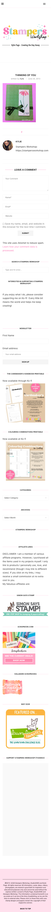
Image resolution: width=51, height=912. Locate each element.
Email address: (10, 348)
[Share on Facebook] (25, 132)
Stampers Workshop (26, 530)
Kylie (22, 79)
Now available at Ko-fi (14, 439)
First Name (8, 335)
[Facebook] (37, 4)
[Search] (48, 4)
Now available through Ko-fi (17, 381)
